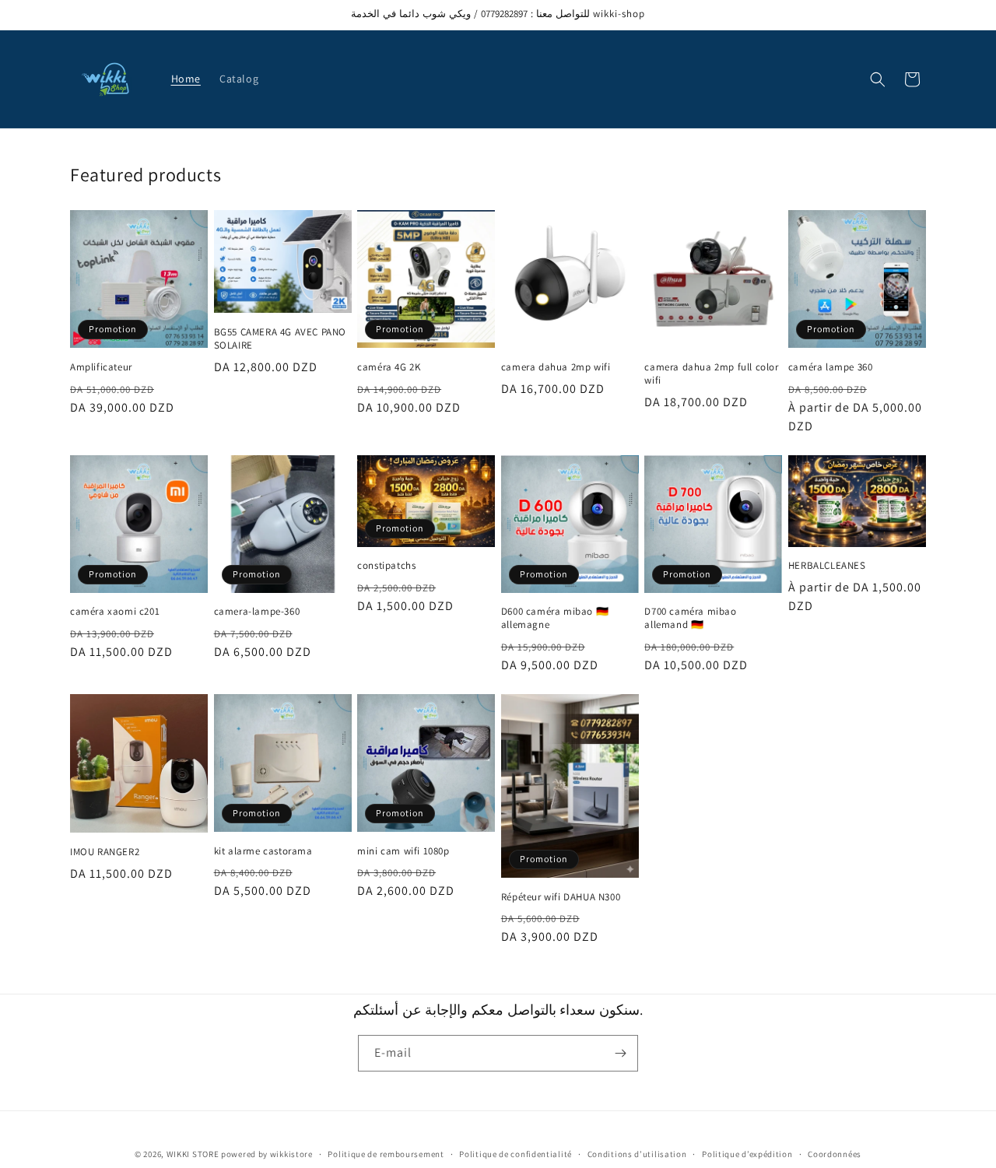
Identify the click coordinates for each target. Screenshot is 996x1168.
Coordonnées (834, 1154)
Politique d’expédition (747, 1154)
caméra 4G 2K (388, 367)
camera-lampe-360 (257, 611)
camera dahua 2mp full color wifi (711, 374)
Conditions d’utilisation (637, 1154)
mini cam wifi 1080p (403, 851)
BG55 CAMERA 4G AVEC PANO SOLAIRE (280, 339)
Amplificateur (101, 367)
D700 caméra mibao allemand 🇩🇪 (690, 618)
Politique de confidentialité (515, 1154)
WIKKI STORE (193, 1154)
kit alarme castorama (263, 851)
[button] (878, 79)
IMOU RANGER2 (104, 852)
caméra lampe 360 (830, 367)
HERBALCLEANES (827, 565)
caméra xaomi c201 (115, 611)
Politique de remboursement (386, 1154)
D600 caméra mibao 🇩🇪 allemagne (554, 618)
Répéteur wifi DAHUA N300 (560, 897)
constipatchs (386, 565)
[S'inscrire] (620, 1053)
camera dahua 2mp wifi (556, 367)
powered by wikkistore (267, 1154)
